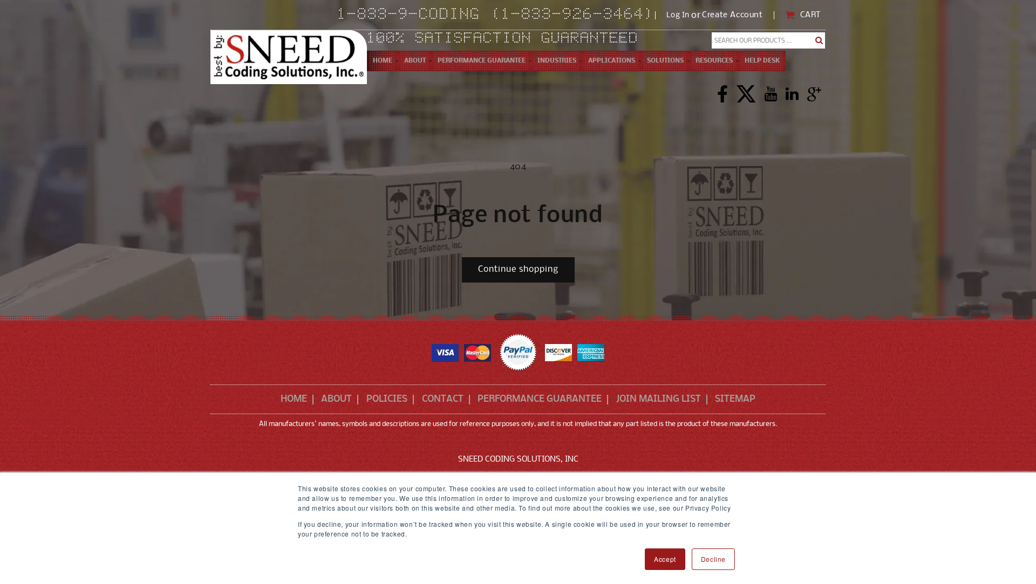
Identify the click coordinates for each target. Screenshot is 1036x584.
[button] (415, 61)
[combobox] (769, 40)
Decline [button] (713, 559)
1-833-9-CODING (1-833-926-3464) (496, 15)
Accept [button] (665, 559)
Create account (732, 15)
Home (294, 399)
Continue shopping (518, 269)
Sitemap (735, 399)
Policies (386, 399)
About (336, 399)
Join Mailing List (658, 399)
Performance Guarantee (540, 399)
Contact (443, 399)
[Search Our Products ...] (819, 40)
